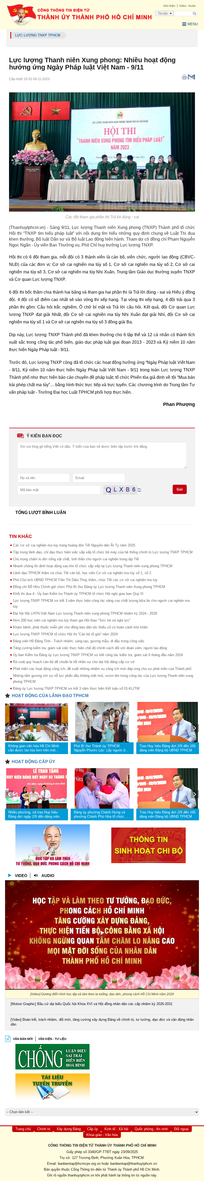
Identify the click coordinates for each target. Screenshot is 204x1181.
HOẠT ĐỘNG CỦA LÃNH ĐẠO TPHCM (50, 695)
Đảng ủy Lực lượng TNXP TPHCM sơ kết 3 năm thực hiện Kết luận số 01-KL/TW (76, 688)
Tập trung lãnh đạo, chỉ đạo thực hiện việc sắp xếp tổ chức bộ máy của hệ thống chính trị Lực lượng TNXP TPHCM (103, 552)
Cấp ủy (92, 1129)
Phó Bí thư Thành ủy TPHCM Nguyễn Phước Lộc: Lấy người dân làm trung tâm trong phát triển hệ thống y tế (101, 748)
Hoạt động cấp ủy (33, 761)
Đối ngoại (181, 1129)
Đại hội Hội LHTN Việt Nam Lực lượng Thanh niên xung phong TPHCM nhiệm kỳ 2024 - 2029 (85, 613)
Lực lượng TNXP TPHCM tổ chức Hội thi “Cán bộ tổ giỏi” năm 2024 (65, 634)
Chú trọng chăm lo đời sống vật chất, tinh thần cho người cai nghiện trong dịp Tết (76, 559)
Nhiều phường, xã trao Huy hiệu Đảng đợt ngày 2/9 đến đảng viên (34, 814)
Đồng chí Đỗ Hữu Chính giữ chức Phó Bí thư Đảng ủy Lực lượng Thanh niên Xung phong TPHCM (89, 587)
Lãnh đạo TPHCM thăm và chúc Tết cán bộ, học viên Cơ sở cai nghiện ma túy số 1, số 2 (82, 573)
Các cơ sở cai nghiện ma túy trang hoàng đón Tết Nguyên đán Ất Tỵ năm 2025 (74, 545)
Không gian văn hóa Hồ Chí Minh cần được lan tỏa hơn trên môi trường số (33, 748)
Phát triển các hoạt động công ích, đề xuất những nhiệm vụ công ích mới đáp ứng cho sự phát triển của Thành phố (102, 669)
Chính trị (43, 1129)
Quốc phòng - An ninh (151, 1129)
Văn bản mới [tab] (23, 1038)
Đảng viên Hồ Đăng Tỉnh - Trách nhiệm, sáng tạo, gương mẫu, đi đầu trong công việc (78, 641)
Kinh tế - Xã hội (116, 1129)
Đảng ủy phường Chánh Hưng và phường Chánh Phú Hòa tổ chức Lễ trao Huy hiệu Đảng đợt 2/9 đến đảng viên (101, 814)
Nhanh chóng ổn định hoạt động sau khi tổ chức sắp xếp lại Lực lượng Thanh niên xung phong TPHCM (92, 566)
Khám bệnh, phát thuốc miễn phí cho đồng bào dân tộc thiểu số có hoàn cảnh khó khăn (80, 627)
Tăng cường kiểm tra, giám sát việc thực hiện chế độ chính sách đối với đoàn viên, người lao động (90, 648)
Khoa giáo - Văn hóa (102, 1135)
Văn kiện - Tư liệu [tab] (52, 1038)
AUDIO (47, 875)
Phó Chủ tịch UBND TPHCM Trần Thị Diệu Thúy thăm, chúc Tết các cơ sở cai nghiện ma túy (85, 580)
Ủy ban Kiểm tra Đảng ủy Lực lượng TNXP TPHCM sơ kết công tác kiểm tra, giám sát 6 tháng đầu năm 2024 (98, 655)
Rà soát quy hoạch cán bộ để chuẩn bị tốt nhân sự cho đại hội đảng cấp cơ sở (74, 662)
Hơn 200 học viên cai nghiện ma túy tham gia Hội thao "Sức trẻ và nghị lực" (72, 620)
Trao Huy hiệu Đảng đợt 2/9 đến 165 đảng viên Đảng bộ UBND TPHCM (167, 748)
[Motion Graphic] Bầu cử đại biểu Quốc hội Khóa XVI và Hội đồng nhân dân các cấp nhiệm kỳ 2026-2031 (91, 1004)
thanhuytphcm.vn (81, 1175)
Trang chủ (23, 1129)
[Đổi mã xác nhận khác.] (139, 490)
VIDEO (21, 875)
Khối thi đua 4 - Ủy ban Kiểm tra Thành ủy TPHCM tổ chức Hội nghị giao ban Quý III (78, 594)
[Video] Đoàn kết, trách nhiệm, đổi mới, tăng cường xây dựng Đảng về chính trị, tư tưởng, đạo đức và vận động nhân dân (102, 1022)
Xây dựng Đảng (69, 1129)
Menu (193, 24)
